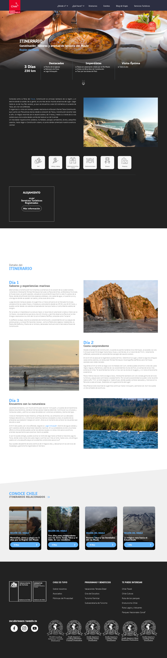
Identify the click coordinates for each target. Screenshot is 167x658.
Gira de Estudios (92, 593)
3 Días (54, 545)
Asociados (57, 593)
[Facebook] (14, 628)
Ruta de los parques (131, 598)
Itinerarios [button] (93, 6)
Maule (33, 99)
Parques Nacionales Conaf (133, 612)
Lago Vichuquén (51, 426)
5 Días (16, 545)
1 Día (130, 545)
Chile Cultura (127, 593)
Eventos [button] (106, 6)
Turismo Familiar (92, 598)
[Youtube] (34, 628)
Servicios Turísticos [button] (142, 6)
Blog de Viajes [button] (122, 6)
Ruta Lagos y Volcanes (132, 607)
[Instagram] (24, 628)
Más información (31, 208)
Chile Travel (127, 588)
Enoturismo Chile (129, 602)
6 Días (92, 545)
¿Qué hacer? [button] (77, 6)
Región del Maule (29, 49)
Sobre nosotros (60, 588)
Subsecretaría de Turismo (96, 602)
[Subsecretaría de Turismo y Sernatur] (27, 591)
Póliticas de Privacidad (63, 598)
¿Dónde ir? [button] (61, 6)
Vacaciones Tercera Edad (95, 588)
